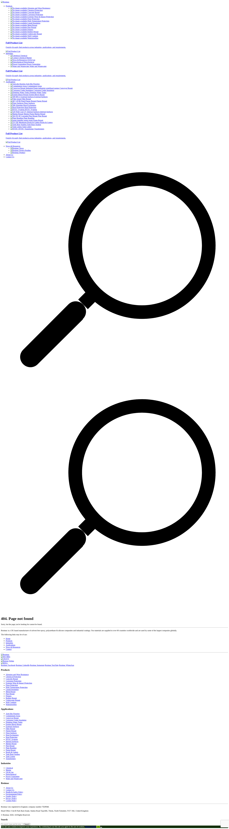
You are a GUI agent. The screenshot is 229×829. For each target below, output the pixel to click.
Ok (98, 827)
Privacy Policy (11, 798)
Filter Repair (10, 729)
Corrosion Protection (13, 681)
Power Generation (12, 776)
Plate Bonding (11, 748)
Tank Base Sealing (13, 754)
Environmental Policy (14, 794)
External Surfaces (12, 727)
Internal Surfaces (12, 741)
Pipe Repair (10, 694)
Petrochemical (11, 774)
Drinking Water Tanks (14, 722)
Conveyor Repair (12, 718)
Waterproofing (11, 705)
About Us (9, 155)
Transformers (11, 759)
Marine (8, 770)
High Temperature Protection (17, 687)
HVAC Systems (12, 739)
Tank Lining (10, 756)
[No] (101, 827)
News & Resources (13, 146)
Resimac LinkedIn (23, 665)
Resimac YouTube (52, 665)
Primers (8, 696)
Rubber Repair (11, 698)
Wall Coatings (11, 702)
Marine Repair (11, 744)
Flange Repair (11, 731)
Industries (9, 53)
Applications (10, 82)
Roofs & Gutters (12, 752)
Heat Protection (11, 737)
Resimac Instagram (37, 665)
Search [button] (26, 824)
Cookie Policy (11, 801)
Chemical (9, 768)
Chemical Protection (13, 677)
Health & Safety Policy (14, 792)
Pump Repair (11, 750)
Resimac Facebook (8, 665)
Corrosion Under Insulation (16, 720)
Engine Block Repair (14, 724)
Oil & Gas (9, 772)
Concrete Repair (12, 679)
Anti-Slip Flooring (13, 714)
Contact (9, 649)
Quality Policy (11, 796)
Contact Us (10, 157)
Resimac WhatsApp (66, 665)
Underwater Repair (13, 700)
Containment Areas (13, 716)
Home (8, 639)
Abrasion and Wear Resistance (17, 675)
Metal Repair (11, 692)
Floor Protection (12, 685)
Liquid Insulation (12, 690)
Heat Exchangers (12, 735)
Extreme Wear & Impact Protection (19, 683)
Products (9, 6)
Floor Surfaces (11, 733)
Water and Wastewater (14, 779)
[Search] (114, 386)
